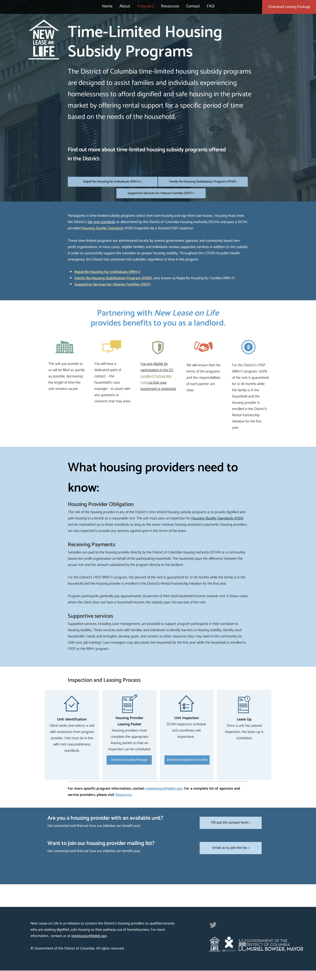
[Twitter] (213, 925)
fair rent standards (101, 222)
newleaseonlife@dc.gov (164, 788)
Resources (123, 795)
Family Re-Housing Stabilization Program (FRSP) (113, 278)
